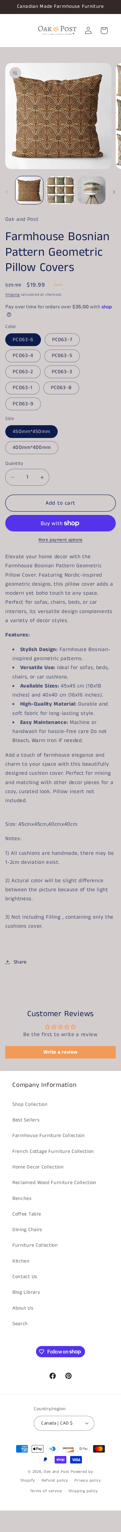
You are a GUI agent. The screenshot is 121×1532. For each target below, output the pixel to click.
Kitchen (21, 1261)
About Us (23, 1308)
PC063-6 (23, 339)
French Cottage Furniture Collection (53, 1151)
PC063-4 (23, 355)
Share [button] (20, 962)
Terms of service (46, 1491)
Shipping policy (83, 1491)
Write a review (60, 1052)
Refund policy (55, 1480)
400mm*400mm (32, 447)
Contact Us (24, 1276)
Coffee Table (26, 1214)
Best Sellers (25, 1120)
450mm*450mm (31, 431)
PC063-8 (61, 387)
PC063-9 (23, 403)
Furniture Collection (35, 1245)
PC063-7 (62, 339)
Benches (22, 1198)
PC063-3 (62, 371)
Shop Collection (29, 1104)
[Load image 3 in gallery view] (91, 190)
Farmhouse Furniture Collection (48, 1135)
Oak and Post (56, 1471)
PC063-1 (22, 387)
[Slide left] (7, 192)
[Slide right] (114, 192)
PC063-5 (62, 355)
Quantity (14, 463)
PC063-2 (23, 371)
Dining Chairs (27, 1229)
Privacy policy (87, 1480)
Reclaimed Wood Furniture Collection (54, 1182)
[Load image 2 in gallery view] (60, 190)
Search (20, 1323)
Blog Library (26, 1292)
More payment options (60, 540)
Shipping (12, 294)
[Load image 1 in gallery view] (29, 190)
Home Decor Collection (38, 1167)
